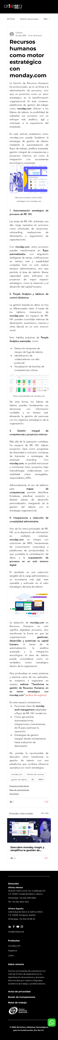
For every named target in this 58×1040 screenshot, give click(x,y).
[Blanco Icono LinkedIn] (9, 926)
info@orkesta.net (16, 932)
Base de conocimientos (19, 790)
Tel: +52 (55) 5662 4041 (18, 902)
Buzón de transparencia (21, 997)
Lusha (11, 955)
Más (45, 19)
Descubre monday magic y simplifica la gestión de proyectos (27, 849)
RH (33, 779)
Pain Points (14, 794)
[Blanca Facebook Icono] (13, 926)
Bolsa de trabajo (17, 1002)
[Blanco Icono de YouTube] (17, 926)
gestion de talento (19, 779)
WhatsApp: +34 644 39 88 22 (21, 919)
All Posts (11, 19)
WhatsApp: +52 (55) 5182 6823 (22, 898)
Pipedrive (12, 950)
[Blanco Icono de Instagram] (21, 926)
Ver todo (45, 813)
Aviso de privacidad (19, 991)
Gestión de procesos (29, 19)
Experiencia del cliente (19, 786)
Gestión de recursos (35, 774)
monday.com (16, 774)
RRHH (41, 779)
